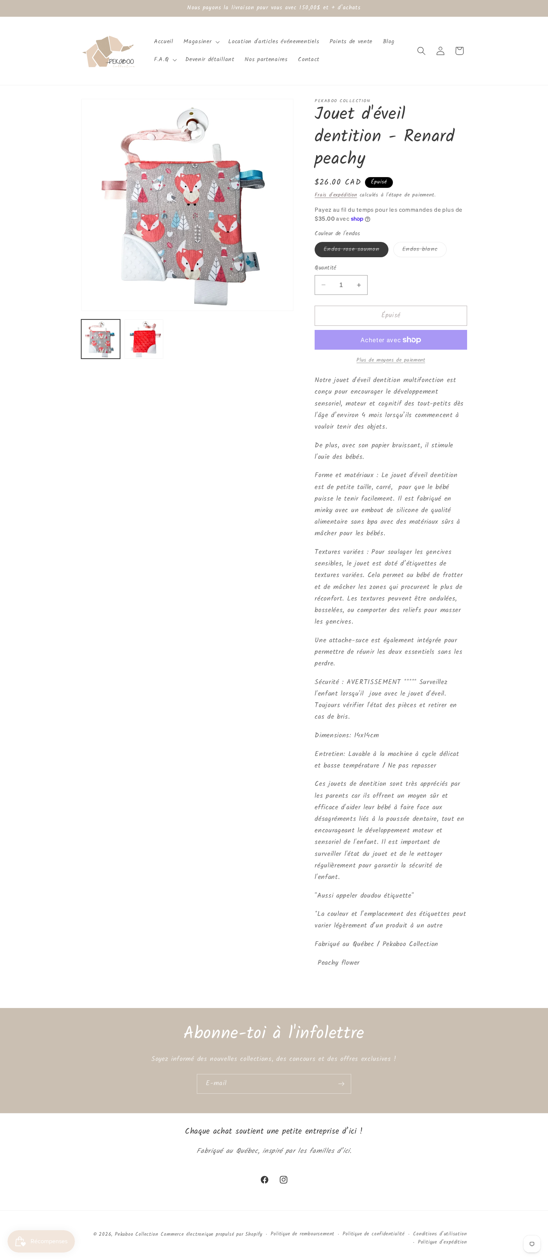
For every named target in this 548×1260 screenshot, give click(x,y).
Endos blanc (424, 250)
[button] (201, 42)
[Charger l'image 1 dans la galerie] (100, 339)
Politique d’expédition (442, 1242)
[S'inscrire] (341, 1084)
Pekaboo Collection (136, 1234)
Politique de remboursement (302, 1234)
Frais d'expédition (336, 195)
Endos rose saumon (356, 250)
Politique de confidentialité (374, 1234)
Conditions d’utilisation (440, 1234)
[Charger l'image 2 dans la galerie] (144, 339)
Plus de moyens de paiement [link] (390, 360)
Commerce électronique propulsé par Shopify (211, 1234)
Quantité (326, 268)
